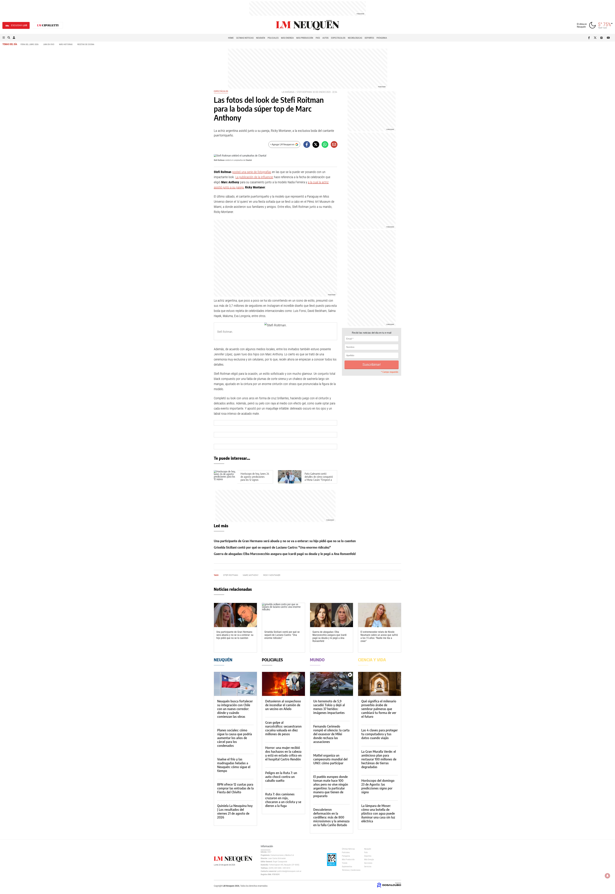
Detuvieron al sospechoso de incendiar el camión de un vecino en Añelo (283, 705)
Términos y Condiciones (350, 870)
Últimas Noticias (245, 38)
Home (231, 38)
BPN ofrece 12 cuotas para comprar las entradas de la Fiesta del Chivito (235, 788)
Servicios (367, 867)
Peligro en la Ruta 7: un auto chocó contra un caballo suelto (281, 776)
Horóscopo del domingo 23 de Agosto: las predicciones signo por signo (377, 786)
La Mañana (288, 92)
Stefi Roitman (304, 92)
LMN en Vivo (48, 44)
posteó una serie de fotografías (251, 172)
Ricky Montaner (271, 575)
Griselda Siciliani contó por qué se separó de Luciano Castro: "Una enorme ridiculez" (272, 547)
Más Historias (66, 44)
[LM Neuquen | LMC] (48, 25)
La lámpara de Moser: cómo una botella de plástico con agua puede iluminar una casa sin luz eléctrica (378, 813)
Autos (325, 38)
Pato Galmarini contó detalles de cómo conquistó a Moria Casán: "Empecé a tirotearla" (319, 478)
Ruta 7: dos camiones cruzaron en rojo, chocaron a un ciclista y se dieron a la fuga (283, 800)
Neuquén (260, 38)
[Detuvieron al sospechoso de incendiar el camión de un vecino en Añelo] (283, 684)
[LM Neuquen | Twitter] (596, 37)
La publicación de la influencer (254, 177)
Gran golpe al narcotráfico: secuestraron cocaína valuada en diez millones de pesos (283, 728)
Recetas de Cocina (85, 44)
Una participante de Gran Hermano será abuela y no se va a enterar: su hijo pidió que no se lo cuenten (285, 541)
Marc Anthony (250, 575)
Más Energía (287, 38)
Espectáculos (338, 38)
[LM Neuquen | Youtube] (608, 37)
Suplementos (347, 867)
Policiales (273, 38)
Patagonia (382, 38)
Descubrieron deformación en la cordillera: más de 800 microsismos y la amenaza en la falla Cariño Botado (331, 817)
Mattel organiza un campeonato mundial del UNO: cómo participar (330, 759)
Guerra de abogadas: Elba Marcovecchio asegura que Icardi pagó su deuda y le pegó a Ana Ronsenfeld (285, 554)
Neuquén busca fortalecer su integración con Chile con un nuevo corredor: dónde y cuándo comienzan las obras (235, 708)
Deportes (369, 38)
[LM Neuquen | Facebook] (590, 37)
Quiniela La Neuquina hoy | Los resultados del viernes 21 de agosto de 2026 (235, 811)
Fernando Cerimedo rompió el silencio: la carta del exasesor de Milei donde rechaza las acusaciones (331, 734)
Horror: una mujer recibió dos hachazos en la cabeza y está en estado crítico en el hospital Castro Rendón (283, 753)
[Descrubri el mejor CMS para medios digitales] (389, 888)
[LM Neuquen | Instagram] (602, 37)
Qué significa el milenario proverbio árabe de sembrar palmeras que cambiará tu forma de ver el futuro (378, 708)
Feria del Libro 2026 (29, 44)
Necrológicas (355, 38)
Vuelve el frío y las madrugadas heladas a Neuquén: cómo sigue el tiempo (233, 765)
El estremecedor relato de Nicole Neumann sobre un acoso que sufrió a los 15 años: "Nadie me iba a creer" (379, 636)
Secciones (368, 863)
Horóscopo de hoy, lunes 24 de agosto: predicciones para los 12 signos (255, 476)
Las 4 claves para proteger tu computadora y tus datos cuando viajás (379, 734)
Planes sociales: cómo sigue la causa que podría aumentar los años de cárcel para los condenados (234, 737)
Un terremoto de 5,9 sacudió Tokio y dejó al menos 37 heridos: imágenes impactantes (329, 707)
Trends (344, 863)
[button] (3, 38)
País (318, 38)
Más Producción (304, 38)
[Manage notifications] (607, 875)
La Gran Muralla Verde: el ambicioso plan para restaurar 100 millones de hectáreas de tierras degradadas (378, 759)
